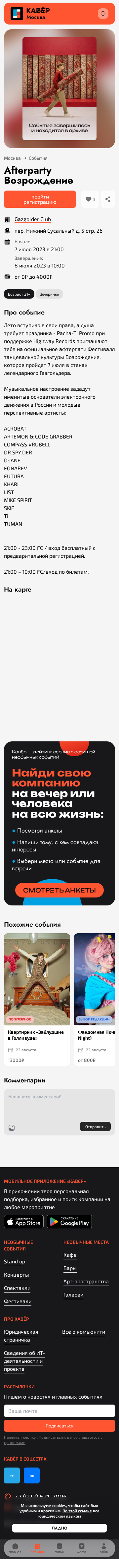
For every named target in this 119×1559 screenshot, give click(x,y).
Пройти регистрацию (40, 199)
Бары (70, 1268)
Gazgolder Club (33, 219)
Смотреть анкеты (59, 890)
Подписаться (60, 1425)
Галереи (73, 1294)
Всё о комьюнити (83, 1331)
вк (32, 1475)
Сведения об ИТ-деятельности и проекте (24, 1361)
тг (12, 1475)
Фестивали (17, 1301)
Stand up (14, 1261)
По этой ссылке (77, 1510)
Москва (35, 17)
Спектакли (17, 1288)
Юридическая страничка (21, 1335)
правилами (14, 1442)
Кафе (70, 1254)
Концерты (16, 1274)
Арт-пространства (86, 1281)
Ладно (59, 1528)
